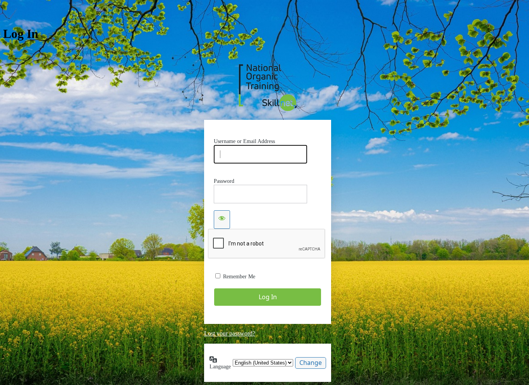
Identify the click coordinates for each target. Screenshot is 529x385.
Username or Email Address (244, 141)
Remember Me (239, 276)
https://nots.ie (267, 87)
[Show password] (222, 219)
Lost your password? (229, 333)
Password (224, 181)
